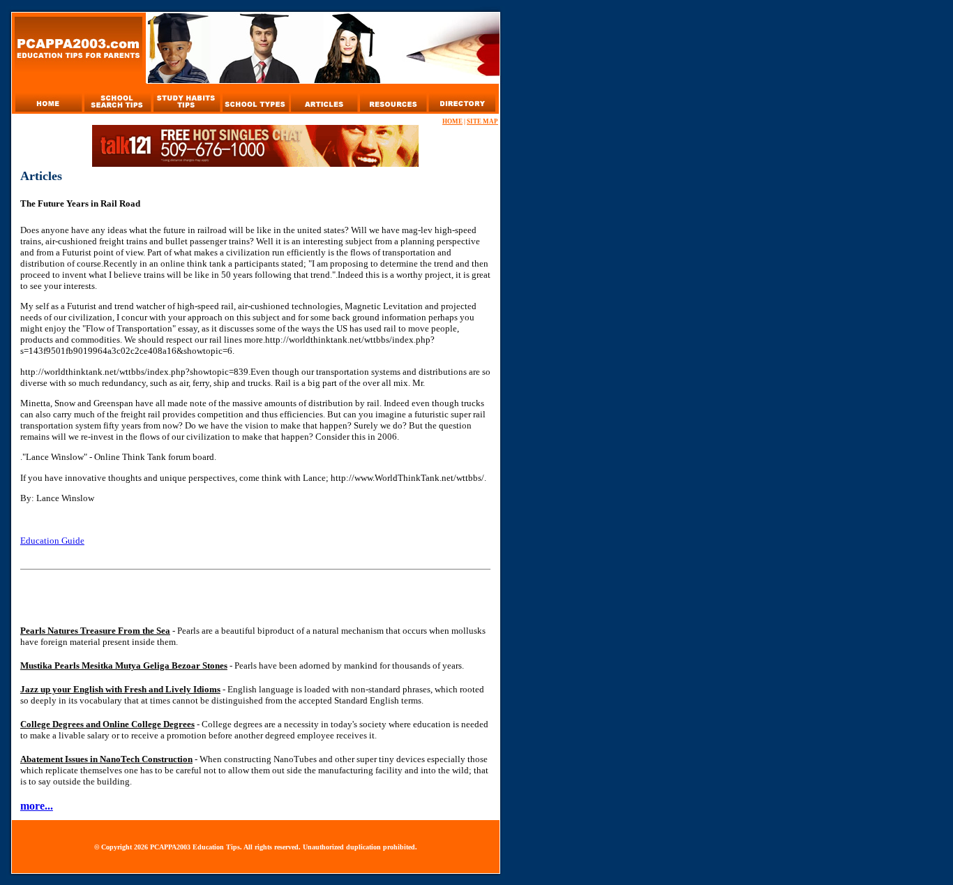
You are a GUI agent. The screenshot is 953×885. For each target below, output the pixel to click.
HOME (452, 121)
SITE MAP (482, 121)
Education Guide (52, 540)
